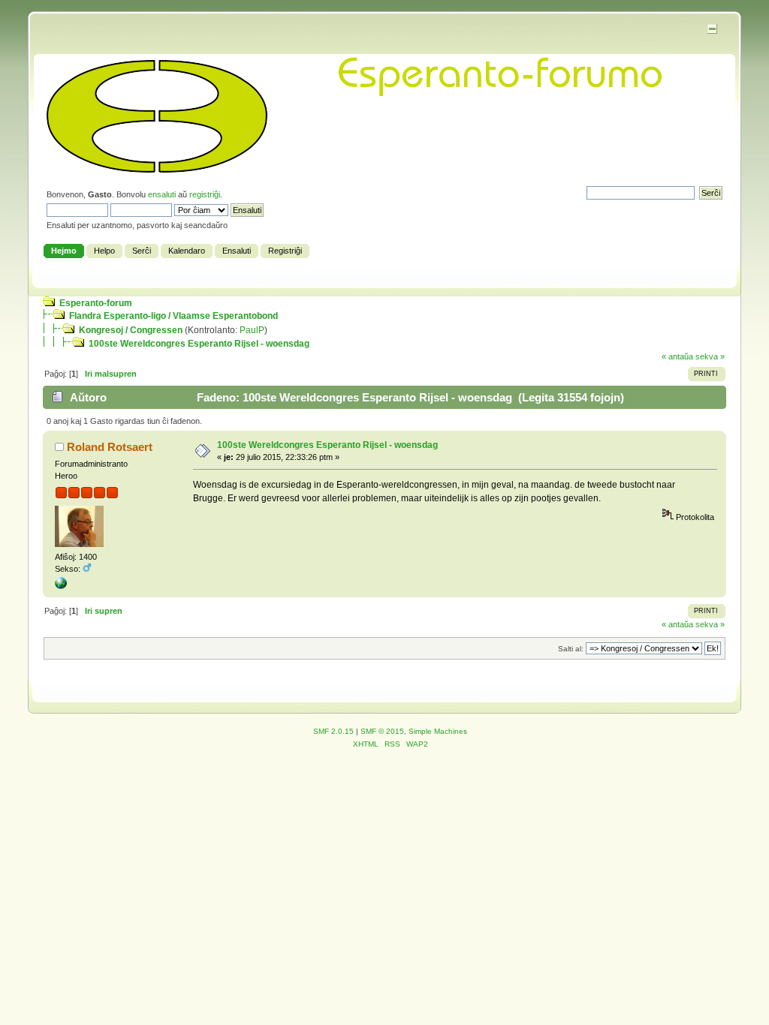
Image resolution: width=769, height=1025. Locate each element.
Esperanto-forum (95, 303)
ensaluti (162, 194)
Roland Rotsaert (109, 446)
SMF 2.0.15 (333, 731)
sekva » (710, 356)
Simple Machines (438, 731)
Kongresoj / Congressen (130, 330)
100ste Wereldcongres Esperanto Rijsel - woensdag (199, 343)
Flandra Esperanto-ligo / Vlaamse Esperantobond (173, 316)
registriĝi (204, 194)
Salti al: (571, 649)
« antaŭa (677, 356)
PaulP (252, 330)
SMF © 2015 (382, 731)
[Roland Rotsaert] (61, 586)
